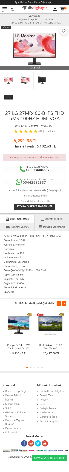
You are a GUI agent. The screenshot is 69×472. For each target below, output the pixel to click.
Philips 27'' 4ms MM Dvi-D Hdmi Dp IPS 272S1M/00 (18, 348)
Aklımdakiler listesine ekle (34, 201)
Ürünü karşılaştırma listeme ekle (27, 190)
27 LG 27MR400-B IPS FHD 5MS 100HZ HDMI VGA (36, 23)
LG (50, 126)
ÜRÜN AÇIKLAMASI (17, 219)
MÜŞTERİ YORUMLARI (51, 227)
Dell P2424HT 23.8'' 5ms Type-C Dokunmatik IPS (50, 348)
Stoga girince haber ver (34, 206)
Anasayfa (35, 16)
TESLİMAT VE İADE (17, 227)
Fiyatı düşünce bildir (34, 196)
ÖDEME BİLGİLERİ (52, 219)
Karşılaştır (53, 190)
